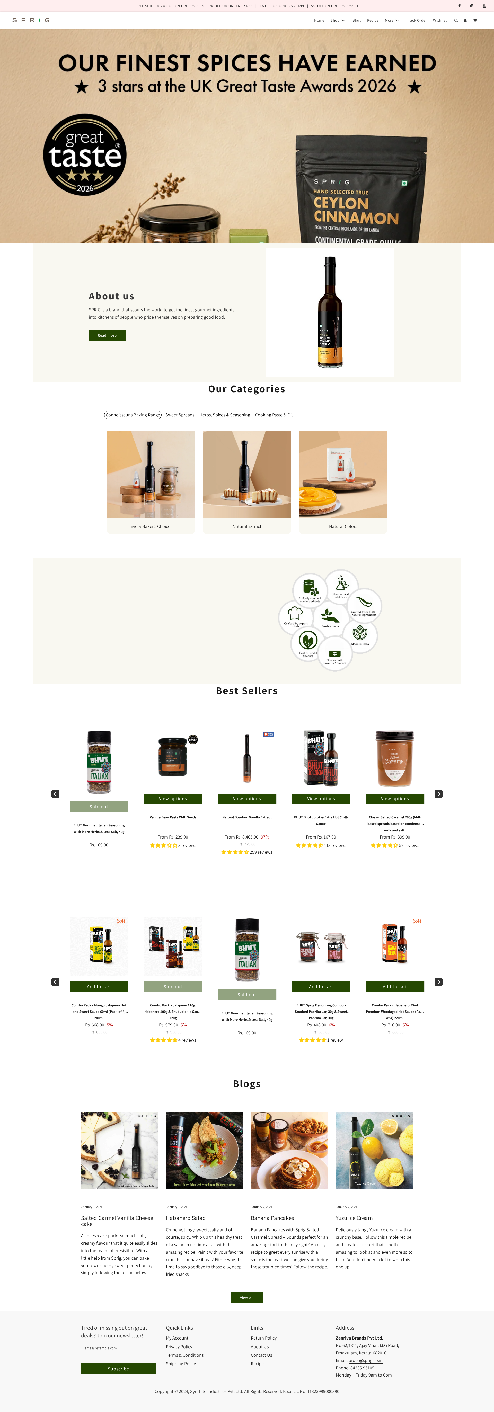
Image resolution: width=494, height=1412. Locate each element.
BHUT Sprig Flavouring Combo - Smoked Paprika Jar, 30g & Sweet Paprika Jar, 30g (321, 1011)
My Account (177, 1338)
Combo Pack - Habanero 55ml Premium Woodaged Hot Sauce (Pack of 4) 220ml (395, 1011)
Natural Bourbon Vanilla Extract (247, 817)
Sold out (99, 806)
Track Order (417, 20)
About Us (260, 1347)
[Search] (456, 20)
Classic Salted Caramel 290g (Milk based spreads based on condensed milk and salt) (394, 823)
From (247, 840)
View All (247, 1297)
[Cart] (475, 20)
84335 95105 (362, 1368)
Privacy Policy (179, 1347)
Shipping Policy (181, 1364)
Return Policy (264, 1338)
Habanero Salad (186, 1218)
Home (319, 20)
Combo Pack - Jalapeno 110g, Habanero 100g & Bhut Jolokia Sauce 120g (173, 1011)
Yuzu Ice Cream (354, 1218)
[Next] (439, 794)
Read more (107, 335)
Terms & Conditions (185, 1355)
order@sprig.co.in (366, 1360)
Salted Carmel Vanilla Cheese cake (117, 1221)
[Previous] (55, 794)
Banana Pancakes (272, 1218)
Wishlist (440, 20)
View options (247, 798)
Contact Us (261, 1355)
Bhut (356, 20)
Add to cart (321, 986)
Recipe (372, 20)
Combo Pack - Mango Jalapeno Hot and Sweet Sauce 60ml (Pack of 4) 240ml (99, 1011)
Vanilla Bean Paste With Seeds (173, 817)
